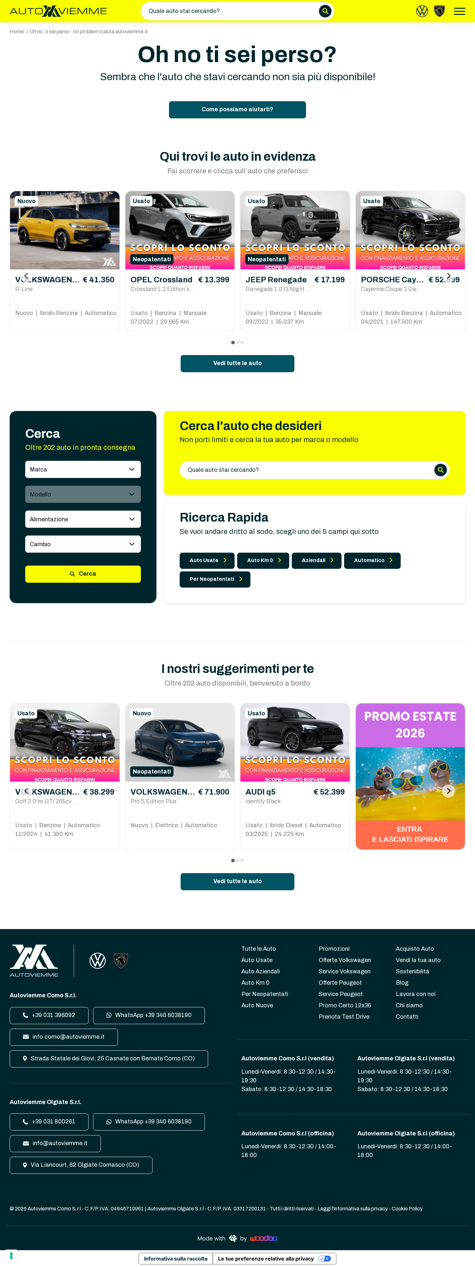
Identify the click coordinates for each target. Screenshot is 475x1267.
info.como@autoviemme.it (68, 1037)
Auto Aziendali (260, 971)
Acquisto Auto (415, 949)
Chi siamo (409, 1005)
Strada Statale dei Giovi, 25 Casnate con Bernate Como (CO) (112, 1058)
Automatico (369, 560)
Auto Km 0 (260, 560)
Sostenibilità (412, 971)
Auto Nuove (257, 1005)
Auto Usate (204, 560)
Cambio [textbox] (40, 544)
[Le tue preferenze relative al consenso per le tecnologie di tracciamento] (11, 1256)
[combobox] (83, 469)
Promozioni (334, 949)
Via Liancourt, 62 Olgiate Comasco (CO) (84, 1165)
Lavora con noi (416, 994)
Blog (402, 983)
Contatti (407, 1016)
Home (17, 31)
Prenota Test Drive (344, 1016)
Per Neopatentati (212, 579)
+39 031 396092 (53, 1015)
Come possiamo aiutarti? (237, 109)
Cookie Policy (407, 1208)
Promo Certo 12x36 (345, 1005)
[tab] (233, 342)
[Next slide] (448, 275)
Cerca (87, 573)
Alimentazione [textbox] (49, 519)
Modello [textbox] (40, 494)
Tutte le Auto (258, 949)
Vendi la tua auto (418, 960)
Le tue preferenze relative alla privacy (266, 1258)
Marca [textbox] (38, 469)
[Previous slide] (26, 275)
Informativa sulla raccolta (175, 1258)
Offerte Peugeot (340, 983)
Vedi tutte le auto (237, 363)
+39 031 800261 (53, 1121)
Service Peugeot (341, 994)
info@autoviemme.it (59, 1143)
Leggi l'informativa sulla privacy (353, 1208)
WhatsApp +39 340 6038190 (153, 1015)
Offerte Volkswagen (345, 960)
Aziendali (313, 560)
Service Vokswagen (345, 971)
